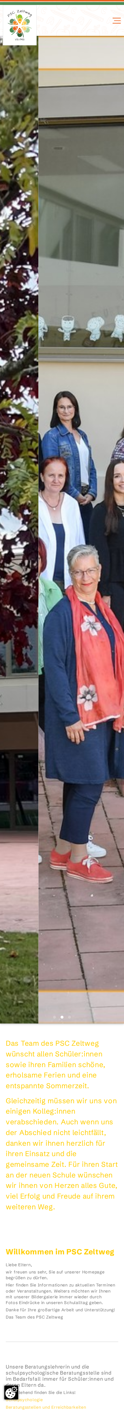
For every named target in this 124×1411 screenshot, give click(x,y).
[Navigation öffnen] (116, 21)
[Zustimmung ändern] (11, 1392)
